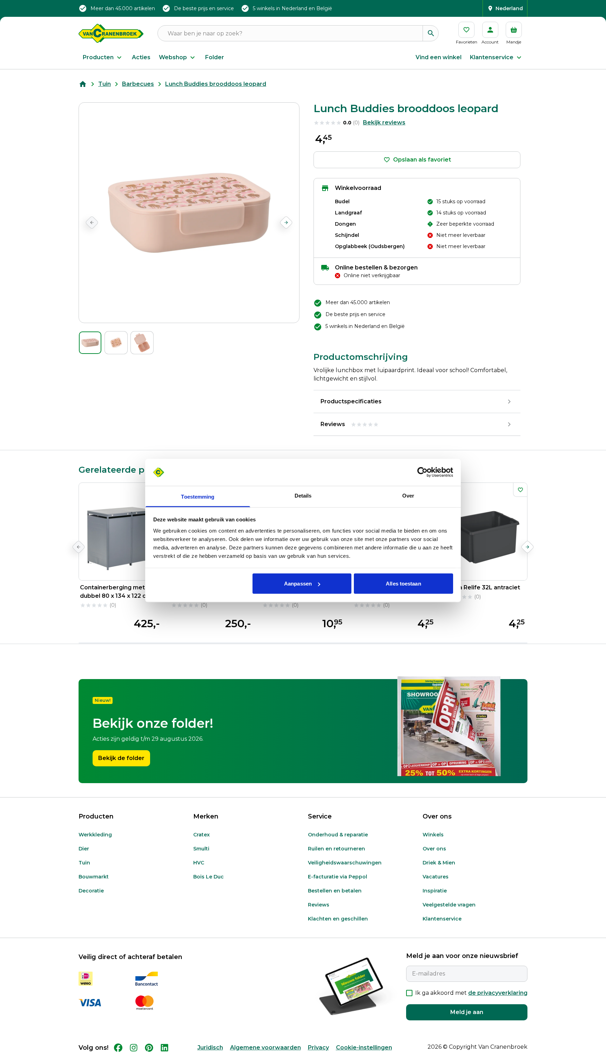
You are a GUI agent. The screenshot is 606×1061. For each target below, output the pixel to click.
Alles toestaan (403, 584)
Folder (214, 57)
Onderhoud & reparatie (338, 834)
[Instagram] (133, 1047)
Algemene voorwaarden (265, 1047)
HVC (198, 863)
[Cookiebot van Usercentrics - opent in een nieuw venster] (422, 472)
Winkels (433, 834)
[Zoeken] (431, 33)
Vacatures (436, 877)
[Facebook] (118, 1047)
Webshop (173, 57)
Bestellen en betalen (335, 891)
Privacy (318, 1047)
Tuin (104, 84)
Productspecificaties (351, 401)
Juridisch (210, 1047)
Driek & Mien (439, 863)
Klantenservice (491, 57)
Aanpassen (298, 584)
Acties (141, 57)
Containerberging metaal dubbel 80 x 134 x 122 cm (116, 591)
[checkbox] (409, 993)
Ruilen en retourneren (336, 849)
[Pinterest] (149, 1047)
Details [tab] (303, 495)
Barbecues (138, 84)
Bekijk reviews (384, 122)
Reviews (318, 905)
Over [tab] (408, 495)
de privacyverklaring (497, 993)
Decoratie (91, 891)
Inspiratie (435, 891)
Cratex (201, 834)
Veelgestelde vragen (449, 905)
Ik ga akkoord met (471, 993)
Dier (84, 849)
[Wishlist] (520, 490)
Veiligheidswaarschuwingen (345, 863)
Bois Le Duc (208, 877)
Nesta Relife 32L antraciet (482, 587)
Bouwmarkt (94, 877)
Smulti (201, 849)
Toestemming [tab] (197, 496)
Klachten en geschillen (338, 919)
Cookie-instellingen (364, 1047)
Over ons (434, 849)
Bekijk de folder (121, 758)
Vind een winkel (439, 57)
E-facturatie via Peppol (337, 877)
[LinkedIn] (164, 1047)
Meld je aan (466, 1012)
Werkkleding (95, 834)
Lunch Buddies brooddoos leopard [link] (215, 84)
